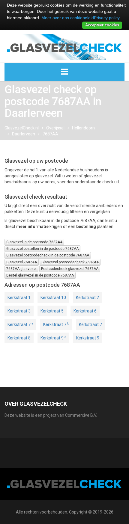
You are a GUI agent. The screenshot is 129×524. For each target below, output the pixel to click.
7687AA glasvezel (21, 269)
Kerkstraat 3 (19, 311)
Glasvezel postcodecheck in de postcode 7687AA (47, 255)
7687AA (50, 134)
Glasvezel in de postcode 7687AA (34, 242)
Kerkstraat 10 (53, 297)
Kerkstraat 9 (53, 337)
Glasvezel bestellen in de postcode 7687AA (42, 249)
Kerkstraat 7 (20, 324)
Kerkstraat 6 (85, 311)
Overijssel (55, 128)
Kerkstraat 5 (52, 311)
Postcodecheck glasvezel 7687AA (69, 269)
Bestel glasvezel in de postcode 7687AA (40, 275)
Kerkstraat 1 (19, 297)
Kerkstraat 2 (87, 297)
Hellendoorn (83, 128)
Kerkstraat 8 (19, 338)
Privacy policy (107, 17)
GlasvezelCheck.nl (21, 128)
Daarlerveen (23, 134)
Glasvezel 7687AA (21, 262)
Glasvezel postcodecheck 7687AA (70, 262)
